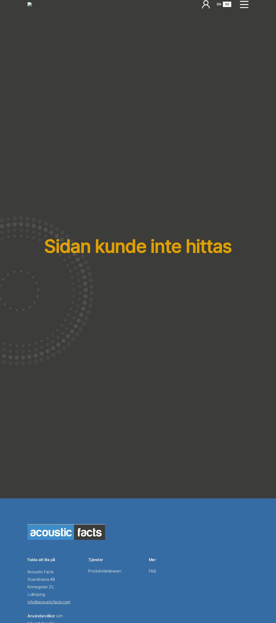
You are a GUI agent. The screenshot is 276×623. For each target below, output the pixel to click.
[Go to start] (66, 532)
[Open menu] (242, 4)
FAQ (153, 571)
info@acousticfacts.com (48, 602)
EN (219, 4)
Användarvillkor (41, 616)
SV (227, 4)
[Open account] (206, 4)
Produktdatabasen (104, 571)
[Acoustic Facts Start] (29, 4)
